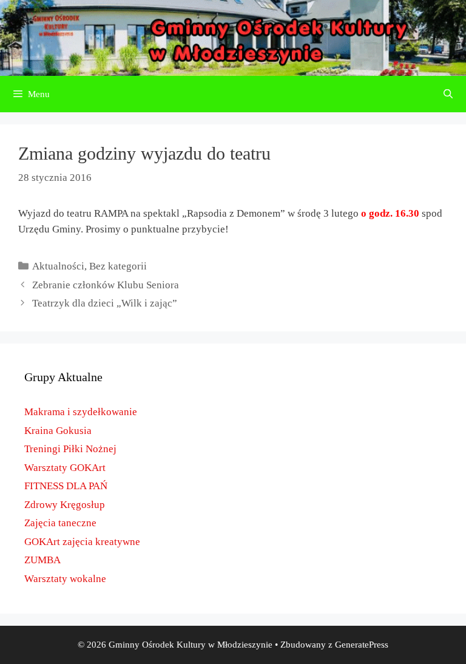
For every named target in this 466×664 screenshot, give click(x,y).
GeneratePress (361, 644)
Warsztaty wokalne (65, 578)
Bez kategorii (118, 266)
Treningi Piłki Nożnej (70, 449)
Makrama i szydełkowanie (80, 412)
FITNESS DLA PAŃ (65, 486)
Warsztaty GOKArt (65, 467)
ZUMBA (42, 560)
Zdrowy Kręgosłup (64, 504)
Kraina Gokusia (58, 430)
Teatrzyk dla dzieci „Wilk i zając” (104, 303)
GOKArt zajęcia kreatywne (82, 541)
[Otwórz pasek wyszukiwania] (448, 94)
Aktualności (58, 266)
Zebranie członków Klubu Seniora (105, 285)
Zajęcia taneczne (60, 523)
